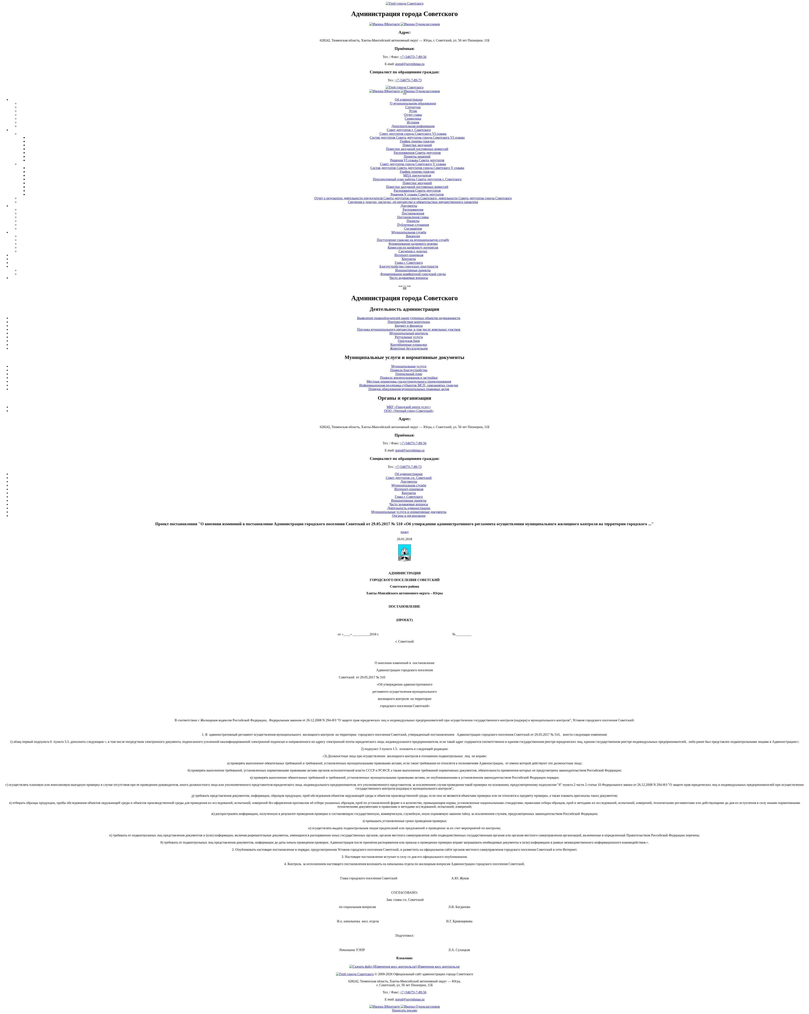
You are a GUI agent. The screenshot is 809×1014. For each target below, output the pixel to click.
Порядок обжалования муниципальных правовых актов (408, 389)
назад (405, 532)
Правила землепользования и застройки (409, 377)
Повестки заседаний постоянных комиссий (417, 149)
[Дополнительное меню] (404, 93)
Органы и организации (409, 515)
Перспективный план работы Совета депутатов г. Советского (417, 179)
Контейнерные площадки (408, 344)
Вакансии (413, 236)
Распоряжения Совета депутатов (417, 152)
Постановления (413, 213)
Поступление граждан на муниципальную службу (413, 240)
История (413, 122)
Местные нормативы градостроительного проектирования (409, 381)
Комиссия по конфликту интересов (413, 247)
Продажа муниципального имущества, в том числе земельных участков (408, 329)
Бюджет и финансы (409, 325)
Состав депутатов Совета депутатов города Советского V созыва (417, 168)
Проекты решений (417, 156)
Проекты (413, 221)
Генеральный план (408, 374)
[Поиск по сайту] (400, 286)
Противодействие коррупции (409, 322)
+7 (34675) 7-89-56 (413, 57)
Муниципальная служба (408, 232)
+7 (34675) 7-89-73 (408, 80)
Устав (413, 111)
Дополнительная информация (412, 126)
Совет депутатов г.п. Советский (409, 478)
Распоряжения (413, 209)
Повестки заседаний (417, 145)
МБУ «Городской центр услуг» (409, 407)
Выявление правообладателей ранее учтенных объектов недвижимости (408, 318)
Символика (413, 118)
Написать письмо (404, 1010)
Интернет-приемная (408, 255)
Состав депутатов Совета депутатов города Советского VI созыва (417, 137)
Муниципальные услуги (408, 366)
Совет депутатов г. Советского (409, 130)
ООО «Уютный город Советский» (409, 411)
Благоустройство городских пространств (408, 266)
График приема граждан (417, 141)
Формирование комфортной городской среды (413, 274)
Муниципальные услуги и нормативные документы (408, 512)
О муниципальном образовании (413, 103)
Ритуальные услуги (409, 337)
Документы (408, 206)
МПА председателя (417, 175)
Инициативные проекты (413, 270)
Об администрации (409, 99)
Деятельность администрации (408, 508)
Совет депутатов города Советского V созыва (413, 164)
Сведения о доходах (413, 251)
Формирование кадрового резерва (413, 243)
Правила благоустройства (408, 370)
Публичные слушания (413, 224)
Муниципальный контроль (408, 333)
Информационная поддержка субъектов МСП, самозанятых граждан (408, 385)
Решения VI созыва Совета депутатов (417, 160)
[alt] (404, 560)
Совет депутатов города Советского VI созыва (412, 133)
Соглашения (413, 228)
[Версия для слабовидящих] (404, 286)
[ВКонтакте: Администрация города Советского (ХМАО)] (404, 24)
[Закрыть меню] (404, 287)
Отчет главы (413, 115)
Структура (413, 107)
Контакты (409, 259)
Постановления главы (413, 217)
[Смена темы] (408, 286)
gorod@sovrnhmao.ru (410, 64)
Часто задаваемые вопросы (408, 278)
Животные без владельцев (409, 348)
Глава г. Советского (409, 262)
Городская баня (409, 341)
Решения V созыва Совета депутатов (417, 194)
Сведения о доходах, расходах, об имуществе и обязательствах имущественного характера (413, 202)
